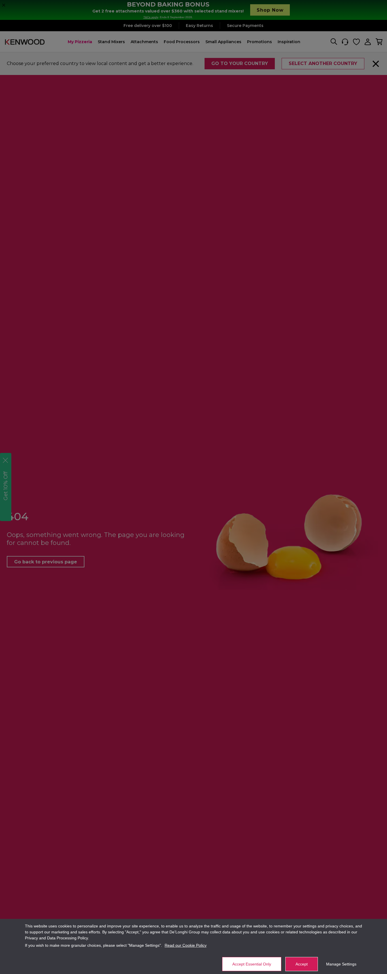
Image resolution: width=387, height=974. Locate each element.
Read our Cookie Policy (186, 945)
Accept (301, 964)
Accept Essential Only (251, 964)
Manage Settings (341, 964)
